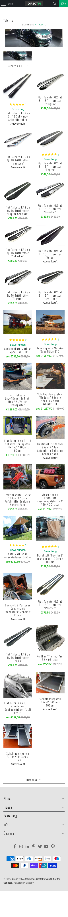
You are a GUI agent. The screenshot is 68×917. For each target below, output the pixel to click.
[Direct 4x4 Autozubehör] (34, 3)
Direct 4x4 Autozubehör (23, 879)
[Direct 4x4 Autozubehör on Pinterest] (34, 846)
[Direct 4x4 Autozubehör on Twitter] (40, 846)
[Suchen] (54, 3)
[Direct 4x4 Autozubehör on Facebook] (15, 846)
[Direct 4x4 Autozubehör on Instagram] (21, 846)
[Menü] (1, 3)
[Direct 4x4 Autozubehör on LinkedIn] (27, 846)
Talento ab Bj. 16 (17, 59)
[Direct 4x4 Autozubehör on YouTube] (46, 846)
